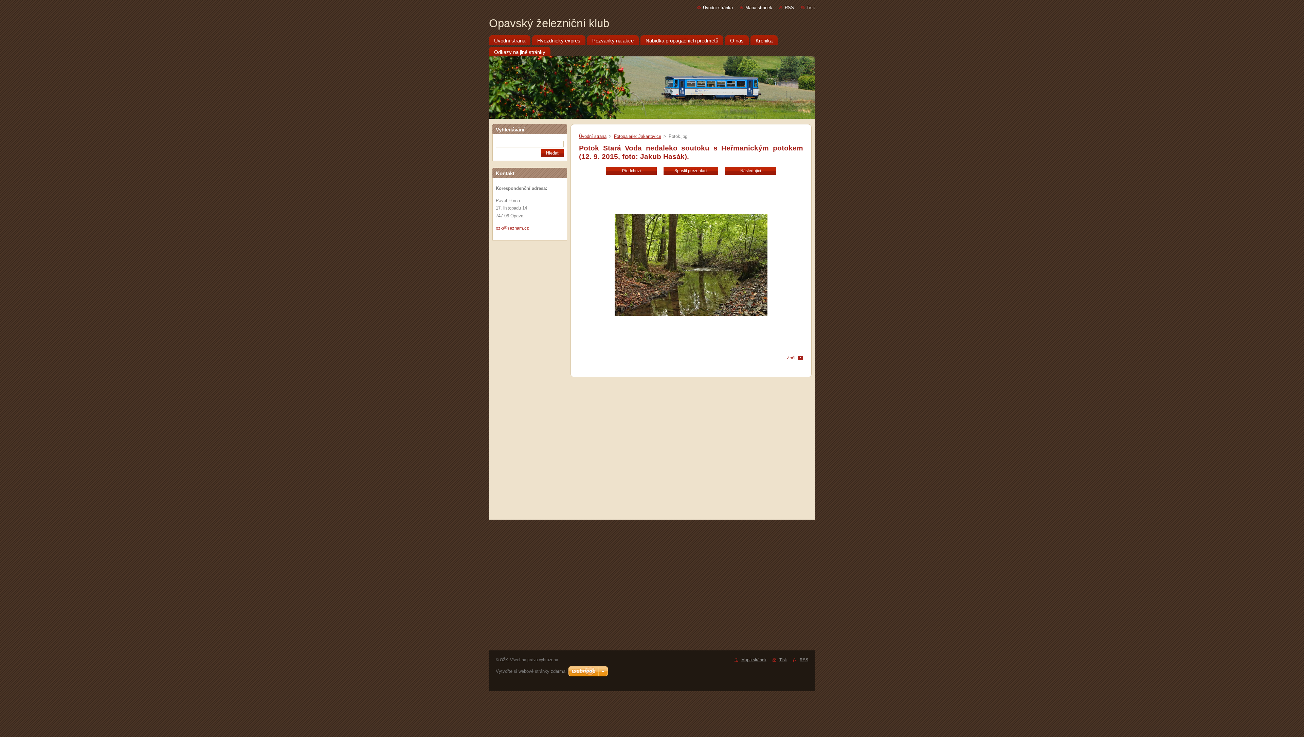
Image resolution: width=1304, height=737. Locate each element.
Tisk (811, 7)
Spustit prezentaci (690, 170)
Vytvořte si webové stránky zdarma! (531, 671)
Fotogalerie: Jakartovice (637, 136)
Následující (750, 170)
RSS (789, 7)
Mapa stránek (758, 7)
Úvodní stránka (718, 7)
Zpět (791, 357)
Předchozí (631, 170)
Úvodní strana (592, 136)
